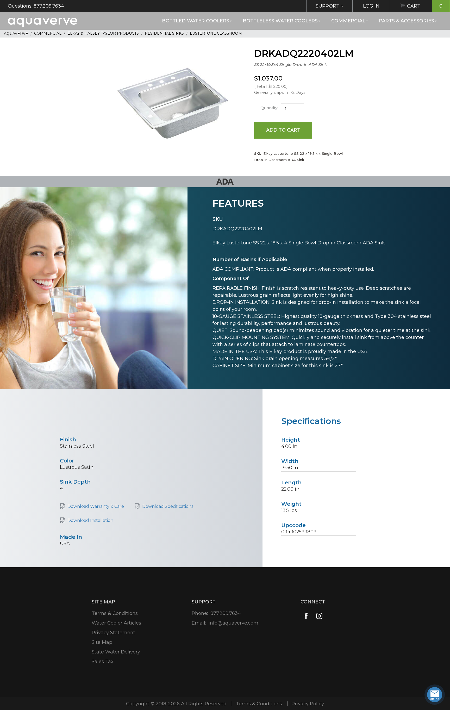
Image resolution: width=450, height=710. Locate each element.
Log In (371, 6)
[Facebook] (306, 616)
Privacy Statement (113, 632)
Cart (424, 6)
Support (328, 6)
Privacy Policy (307, 704)
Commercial (348, 21)
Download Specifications (167, 506)
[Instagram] (319, 616)
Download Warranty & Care (95, 506)
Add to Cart (283, 130)
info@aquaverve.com (233, 623)
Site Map (102, 642)
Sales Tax (103, 661)
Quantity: (269, 107)
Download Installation (90, 520)
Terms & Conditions (115, 613)
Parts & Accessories (406, 21)
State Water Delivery (116, 652)
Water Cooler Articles (116, 623)
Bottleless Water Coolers (280, 21)
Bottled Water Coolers (195, 21)
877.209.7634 (225, 613)
